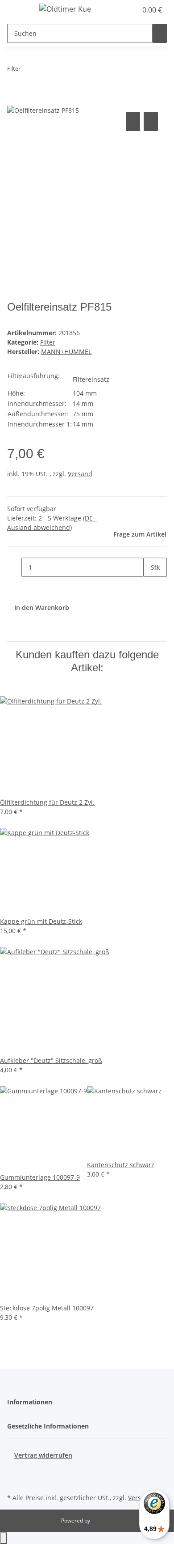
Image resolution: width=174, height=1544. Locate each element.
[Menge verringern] (14, 567)
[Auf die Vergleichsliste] (133, 121)
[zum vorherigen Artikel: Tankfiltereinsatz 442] (28, 70)
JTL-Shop (102, 1520)
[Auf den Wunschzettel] (151, 121)
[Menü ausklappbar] (18, 10)
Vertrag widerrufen (43, 1455)
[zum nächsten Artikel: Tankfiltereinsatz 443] (44, 70)
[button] (120, 10)
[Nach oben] (3, 1538)
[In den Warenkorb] (14, 100)
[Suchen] (160, 33)
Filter (47, 342)
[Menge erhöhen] (151, 586)
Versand (80, 473)
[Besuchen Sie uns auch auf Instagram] (14, 1481)
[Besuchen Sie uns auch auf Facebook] (14, 1471)
